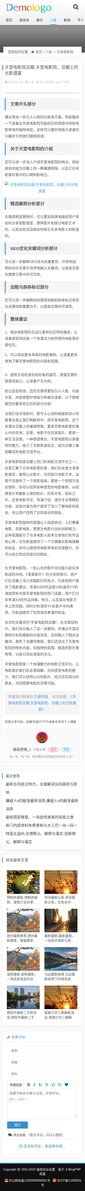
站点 (53, 749)
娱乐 (39, 20)
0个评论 (64, 82)
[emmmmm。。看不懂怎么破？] (60, 1084)
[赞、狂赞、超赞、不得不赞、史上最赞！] (66, 1084)
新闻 (67, 20)
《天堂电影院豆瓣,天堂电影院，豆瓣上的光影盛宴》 (42, 703)
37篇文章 (39, 749)
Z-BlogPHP (73, 1169)
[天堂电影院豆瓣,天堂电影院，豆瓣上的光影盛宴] (42, 187)
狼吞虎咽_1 (22, 749)
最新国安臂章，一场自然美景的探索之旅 (40, 817)
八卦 (53, 20)
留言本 (24, 20)
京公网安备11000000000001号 (29, 1180)
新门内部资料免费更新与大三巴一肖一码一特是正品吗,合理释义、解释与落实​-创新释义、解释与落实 (41, 833)
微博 (66, 749)
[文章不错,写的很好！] (53, 1084)
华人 (80, 20)
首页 (9, 20)
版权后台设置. (46, 1169)
